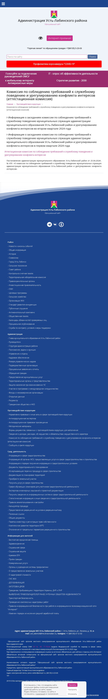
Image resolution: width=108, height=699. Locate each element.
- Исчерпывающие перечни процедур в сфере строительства (34, 471)
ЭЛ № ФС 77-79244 (41, 647)
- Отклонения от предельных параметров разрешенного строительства (39, 529)
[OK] (61, 226)
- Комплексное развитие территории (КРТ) (26, 525)
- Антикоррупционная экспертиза (22, 418)
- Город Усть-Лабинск (17, 261)
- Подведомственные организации (23, 365)
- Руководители (14, 342)
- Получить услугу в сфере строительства (25, 483)
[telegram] (49, 226)
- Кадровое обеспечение (18, 357)
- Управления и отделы (18, 353)
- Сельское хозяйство (17, 296)
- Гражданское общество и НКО (21, 404)
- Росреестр (13, 400)
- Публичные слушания (18, 308)
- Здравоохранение (16, 543)
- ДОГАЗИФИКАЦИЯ (16, 582)
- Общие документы (16, 518)
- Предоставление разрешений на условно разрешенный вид (35, 510)
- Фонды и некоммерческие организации (25, 392)
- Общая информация (17, 250)
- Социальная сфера (16, 547)
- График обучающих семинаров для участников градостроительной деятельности (43, 486)
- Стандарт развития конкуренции (22, 304)
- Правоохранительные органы (21, 281)
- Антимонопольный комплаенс (21, 312)
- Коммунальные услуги (18, 563)
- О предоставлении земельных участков (25, 571)
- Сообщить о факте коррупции (21, 445)
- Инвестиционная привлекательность (24, 285)
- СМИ (10, 289)
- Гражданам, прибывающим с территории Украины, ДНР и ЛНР (35, 590)
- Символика (13, 258)
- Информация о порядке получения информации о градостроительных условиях (42, 463)
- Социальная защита (17, 551)
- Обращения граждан (17, 373)
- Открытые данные (16, 396)
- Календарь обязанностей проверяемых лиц (27, 320)
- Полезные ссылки (16, 514)
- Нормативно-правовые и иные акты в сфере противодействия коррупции (40, 414)
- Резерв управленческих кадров (22, 361)
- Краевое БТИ (14, 555)
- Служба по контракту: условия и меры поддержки (29, 328)
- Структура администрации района (23, 346)
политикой (40, 694)
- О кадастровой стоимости (19, 575)
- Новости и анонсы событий (20, 246)
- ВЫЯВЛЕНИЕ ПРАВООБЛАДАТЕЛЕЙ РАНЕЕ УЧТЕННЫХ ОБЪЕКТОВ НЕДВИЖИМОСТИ (44, 594)
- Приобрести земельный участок (22, 479)
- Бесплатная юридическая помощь (23, 540)
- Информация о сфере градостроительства (26, 455)
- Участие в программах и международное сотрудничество (33, 388)
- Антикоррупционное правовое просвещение (28, 422)
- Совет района (14, 269)
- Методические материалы (19, 426)
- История (12, 254)
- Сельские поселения (17, 265)
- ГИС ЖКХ (12, 579)
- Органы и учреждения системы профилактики (28, 567)
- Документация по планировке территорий (26, 475)
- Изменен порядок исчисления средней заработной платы (33, 613)
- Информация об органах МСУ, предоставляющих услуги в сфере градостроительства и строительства (52, 459)
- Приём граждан (15, 559)
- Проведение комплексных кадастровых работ (28, 602)
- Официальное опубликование (21, 324)
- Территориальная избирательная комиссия (27, 277)
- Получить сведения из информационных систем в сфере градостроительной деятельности (48, 494)
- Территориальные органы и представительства (29, 381)
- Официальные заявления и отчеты (23, 369)
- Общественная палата (18, 316)
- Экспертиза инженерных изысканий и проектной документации (35, 490)
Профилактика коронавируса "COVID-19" (54, 64)
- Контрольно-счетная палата (20, 273)
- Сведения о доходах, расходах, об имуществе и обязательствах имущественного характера (48, 434)
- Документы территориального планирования (28, 467)
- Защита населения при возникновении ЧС (27, 385)
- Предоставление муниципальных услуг (25, 377)
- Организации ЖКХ (16, 300)
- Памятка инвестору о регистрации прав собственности (32, 522)
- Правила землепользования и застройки (26, 502)
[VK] (54, 226)
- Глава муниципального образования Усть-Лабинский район (34, 338)
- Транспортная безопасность (20, 598)
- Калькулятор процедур (18, 506)
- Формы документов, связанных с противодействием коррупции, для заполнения (43, 430)
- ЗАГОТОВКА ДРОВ (16, 586)
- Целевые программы (17, 293)
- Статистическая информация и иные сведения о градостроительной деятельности (44, 498)
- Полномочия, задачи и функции (22, 350)
